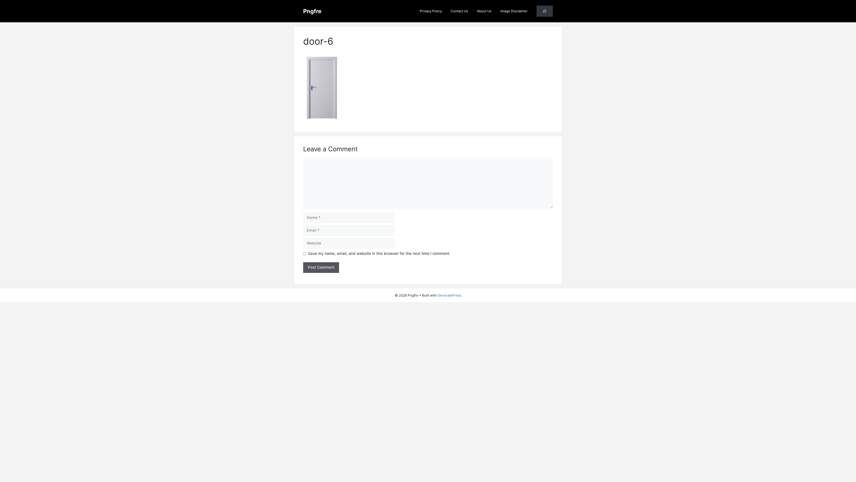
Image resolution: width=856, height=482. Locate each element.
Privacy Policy (431, 11)
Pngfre (312, 11)
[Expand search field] (545, 11)
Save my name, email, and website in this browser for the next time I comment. (379, 253)
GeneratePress (449, 295)
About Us (484, 11)
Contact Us (459, 11)
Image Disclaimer (514, 11)
